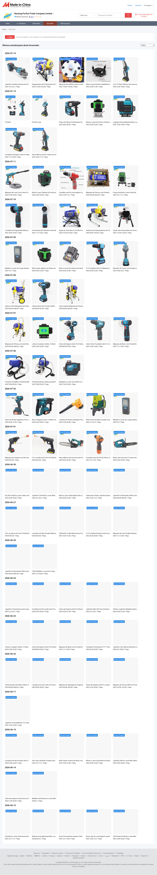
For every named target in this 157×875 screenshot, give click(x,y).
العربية (107, 856)
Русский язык (92, 856)
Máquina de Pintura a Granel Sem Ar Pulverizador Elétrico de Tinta (28, 344)
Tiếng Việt (144, 856)
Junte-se (138, 5)
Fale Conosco (65, 23)
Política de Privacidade (73, 853)
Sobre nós (37, 853)
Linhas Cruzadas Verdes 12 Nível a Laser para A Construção (53, 344)
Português (75, 856)
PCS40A (8, 122)
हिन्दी (122, 856)
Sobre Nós (36, 23)
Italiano (83, 856)
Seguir (11, 37)
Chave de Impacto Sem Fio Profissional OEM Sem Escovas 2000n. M (83, 344)
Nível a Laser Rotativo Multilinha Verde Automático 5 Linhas (107, 84)
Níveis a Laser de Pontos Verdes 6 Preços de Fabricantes (106, 122)
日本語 (45, 856)
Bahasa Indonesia (78, 858)
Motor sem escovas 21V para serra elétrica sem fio (131, 457)
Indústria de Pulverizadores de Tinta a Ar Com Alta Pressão (107, 230)
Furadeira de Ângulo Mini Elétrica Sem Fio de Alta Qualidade (26, 230)
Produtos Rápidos (108, 853)
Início (8, 23)
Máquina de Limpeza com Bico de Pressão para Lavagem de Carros (29, 457)
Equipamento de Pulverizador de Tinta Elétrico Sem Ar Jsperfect (54, 84)
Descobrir (50, 23)
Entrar (130, 5)
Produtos (22, 23)
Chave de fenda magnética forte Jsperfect (20, 420)
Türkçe (136, 856)
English (22, 856)
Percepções (120, 853)
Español (59, 856)
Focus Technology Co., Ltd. (74, 862)
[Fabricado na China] (17, 4)
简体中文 (29, 856)
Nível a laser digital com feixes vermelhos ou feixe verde (51, 268)
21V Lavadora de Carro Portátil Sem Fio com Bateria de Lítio (53, 457)
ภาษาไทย (129, 856)
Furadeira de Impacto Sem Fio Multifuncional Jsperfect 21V (26, 154)
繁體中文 (37, 856)
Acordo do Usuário (57, 853)
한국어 (101, 856)
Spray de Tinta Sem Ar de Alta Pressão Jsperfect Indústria (79, 230)
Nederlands (115, 856)
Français (52, 856)
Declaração (45, 853)
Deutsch (67, 856)
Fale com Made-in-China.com (91, 853)
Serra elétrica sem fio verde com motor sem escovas (50, 154)
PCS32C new (36, 122)
